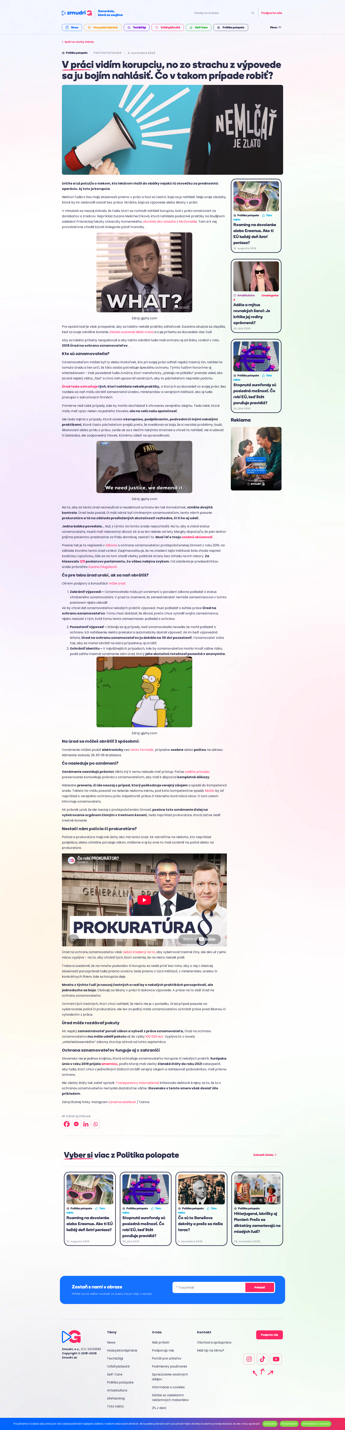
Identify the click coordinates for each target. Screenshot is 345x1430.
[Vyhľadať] (252, 13)
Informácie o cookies (168, 1387)
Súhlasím (270, 1423)
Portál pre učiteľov (166, 1358)
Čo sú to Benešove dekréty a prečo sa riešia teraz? (200, 1223)
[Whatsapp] (95, 1124)
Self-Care (114, 1374)
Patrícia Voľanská (107, 53)
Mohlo (210, 790)
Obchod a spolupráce (214, 1342)
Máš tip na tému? (210, 1350)
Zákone (111, 545)
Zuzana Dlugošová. (102, 567)
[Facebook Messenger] (76, 1124)
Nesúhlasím (289, 1423)
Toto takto (115, 1406)
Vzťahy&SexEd (118, 1366)
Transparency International (137, 1083)
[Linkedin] (85, 1124)
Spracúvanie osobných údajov (170, 1376)
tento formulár (142, 749)
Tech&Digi (115, 1358)
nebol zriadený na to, (139, 952)
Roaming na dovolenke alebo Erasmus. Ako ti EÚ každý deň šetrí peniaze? (89, 1223)
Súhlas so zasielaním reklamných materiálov (170, 1397)
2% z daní (159, 1408)
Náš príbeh (160, 1342)
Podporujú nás (163, 1350)
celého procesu (197, 771)
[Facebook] (66, 1124)
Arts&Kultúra (117, 1390)
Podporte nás (271, 13)
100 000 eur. (155, 1036)
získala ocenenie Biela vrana (131, 332)
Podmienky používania (169, 1366)
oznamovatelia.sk (122, 1102)
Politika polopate (120, 1382)
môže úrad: (117, 583)
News (111, 1342)
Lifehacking (116, 1398)
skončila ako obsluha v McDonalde (170, 221)
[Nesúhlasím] (338, 1423)
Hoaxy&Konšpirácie (122, 1350)
